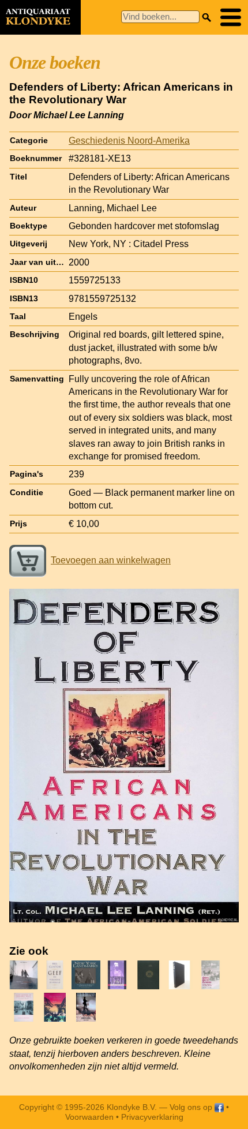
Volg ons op (192, 1107)
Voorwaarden (89, 1116)
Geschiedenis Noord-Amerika (129, 140)
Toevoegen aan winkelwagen (111, 560)
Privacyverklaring (152, 1116)
